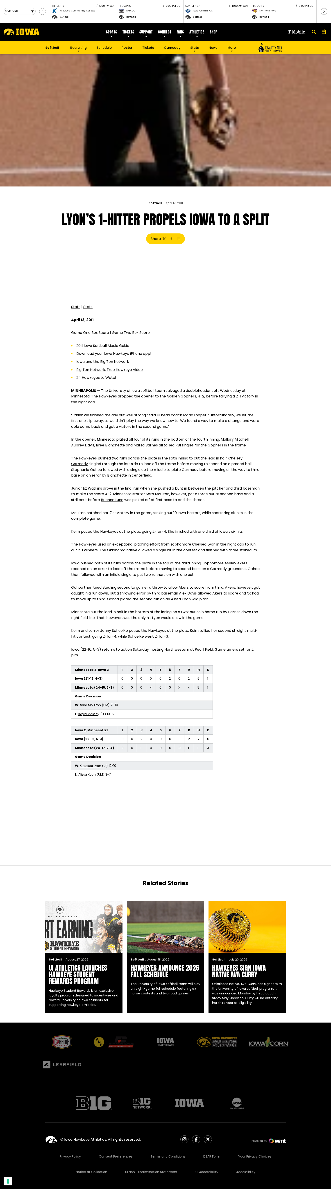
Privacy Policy (70, 1156)
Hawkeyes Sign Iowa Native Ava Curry (239, 971)
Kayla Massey (88, 714)
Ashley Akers (235, 563)
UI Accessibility (206, 1172)
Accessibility (245, 1172)
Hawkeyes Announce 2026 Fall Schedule (165, 971)
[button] (42, 11)
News (213, 47)
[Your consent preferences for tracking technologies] (8, 1181)
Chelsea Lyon (203, 544)
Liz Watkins (92, 488)
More (231, 47)
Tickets (128, 32)
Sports (111, 32)
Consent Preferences (115, 1156)
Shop (214, 32)
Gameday (172, 47)
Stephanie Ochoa (86, 469)
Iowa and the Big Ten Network (102, 361)
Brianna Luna (112, 499)
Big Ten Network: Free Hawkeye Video (109, 369)
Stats (194, 47)
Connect (164, 32)
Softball (155, 203)
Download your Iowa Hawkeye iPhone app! (113, 353)
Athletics (196, 32)
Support (146, 32)
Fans (180, 32)
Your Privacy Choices (254, 1156)
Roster (127, 47)
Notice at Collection (91, 1172)
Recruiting (78, 47)
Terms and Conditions (167, 1156)
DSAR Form (211, 1156)
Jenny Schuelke (114, 630)
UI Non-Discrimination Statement (151, 1172)
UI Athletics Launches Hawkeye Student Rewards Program (78, 974)
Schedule (104, 47)
